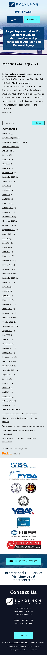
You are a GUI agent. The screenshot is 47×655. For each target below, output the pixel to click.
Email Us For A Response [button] (24, 561)
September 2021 (8, 370)
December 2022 (8, 313)
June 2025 (6, 190)
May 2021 (6, 388)
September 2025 (8, 177)
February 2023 (7, 304)
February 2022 (7, 348)
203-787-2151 (23, 11)
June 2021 (6, 383)
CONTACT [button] (33, 19)
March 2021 (7, 396)
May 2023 (6, 291)
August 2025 (7, 181)
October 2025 (7, 173)
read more (6, 112)
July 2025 (6, 186)
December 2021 (8, 357)
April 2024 (6, 251)
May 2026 (6, 164)
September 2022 (8, 326)
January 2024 (7, 265)
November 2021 (8, 361)
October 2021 (7, 366)
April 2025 (6, 199)
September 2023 (8, 278)
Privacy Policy (28, 646)
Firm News (6, 133)
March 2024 (7, 256)
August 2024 (7, 234)
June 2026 (6, 159)
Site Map (18, 646)
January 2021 (7, 405)
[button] (14, 19)
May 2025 (6, 194)
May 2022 (6, 335)
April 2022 (6, 339)
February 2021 (7, 401)
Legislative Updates (10, 138)
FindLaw (34, 650)
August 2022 (7, 330)
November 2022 (8, 317)
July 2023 (6, 287)
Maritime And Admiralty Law (13, 142)
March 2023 (7, 300)
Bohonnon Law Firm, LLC (26, 79)
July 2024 (6, 238)
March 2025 (7, 203)
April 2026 (6, 168)
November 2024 (8, 221)
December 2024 (8, 216)
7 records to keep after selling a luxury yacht (19, 414)
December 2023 (8, 269)
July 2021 (6, 379)
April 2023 (6, 295)
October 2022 (7, 322)
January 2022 (7, 352)
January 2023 (7, 309)
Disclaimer (10, 646)
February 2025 (7, 208)
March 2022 (7, 344)
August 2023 (7, 282)
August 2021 (7, 374)
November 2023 (8, 273)
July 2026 (6, 155)
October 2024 (7, 225)
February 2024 (7, 260)
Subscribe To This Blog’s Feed (15, 448)
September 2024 (8, 229)
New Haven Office (23, 614)
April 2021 (6, 392)
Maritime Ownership (21, 83)
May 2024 (6, 247)
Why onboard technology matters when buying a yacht (23, 426)
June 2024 (6, 243)
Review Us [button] (23, 636)
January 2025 (7, 212)
